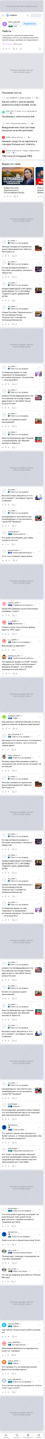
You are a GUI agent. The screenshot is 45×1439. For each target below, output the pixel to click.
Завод (15, 1326)
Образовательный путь (23, 1151)
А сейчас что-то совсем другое (26, 111)
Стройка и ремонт (25, 98)
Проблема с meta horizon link (18, 116)
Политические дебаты (18, 123)
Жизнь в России (17, 137)
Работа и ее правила (16, 26)
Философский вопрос (22, 553)
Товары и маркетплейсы (31, 150)
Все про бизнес (19, 1345)
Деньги (16, 1106)
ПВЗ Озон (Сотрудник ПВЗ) (17, 156)
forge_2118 (9, 111)
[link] (18, 183)
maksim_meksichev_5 (13, 150)
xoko (7, 123)
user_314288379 (11, 98)
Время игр (17, 624)
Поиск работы (19, 534)
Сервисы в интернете (23, 605)
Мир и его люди (20, 1271)
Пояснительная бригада (23, 1253)
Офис (15, 718)
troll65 (8, 137)
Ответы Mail (18, 1130)
